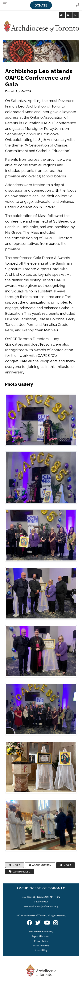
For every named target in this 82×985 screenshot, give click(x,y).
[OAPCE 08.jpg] (41, 825)
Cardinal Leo (20, 871)
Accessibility (41, 950)
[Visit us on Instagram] (55, 923)
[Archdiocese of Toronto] (41, 26)
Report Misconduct (41, 936)
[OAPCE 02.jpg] (41, 477)
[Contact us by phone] (77, 5)
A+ (62, 15)
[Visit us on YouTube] (47, 923)
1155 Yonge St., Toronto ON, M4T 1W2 (41, 896)
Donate (41, 5)
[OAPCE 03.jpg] (41, 535)
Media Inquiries (41, 945)
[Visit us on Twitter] (38, 923)
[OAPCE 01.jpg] (41, 419)
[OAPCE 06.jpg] (41, 709)
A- (68, 15)
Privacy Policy (41, 941)
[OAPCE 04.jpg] (41, 593)
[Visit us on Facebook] (29, 923)
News (15, 865)
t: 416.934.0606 (41, 901)
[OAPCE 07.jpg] (41, 767)
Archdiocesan (41, 865)
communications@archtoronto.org (41, 906)
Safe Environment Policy (41, 931)
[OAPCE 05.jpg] (41, 651)
